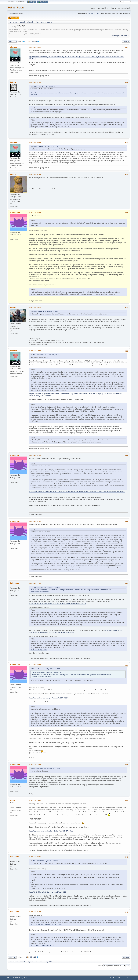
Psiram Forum (16, 7)
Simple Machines (24, 977)
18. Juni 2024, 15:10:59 (35, 856)
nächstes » (125, 36)
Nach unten (13, 41)
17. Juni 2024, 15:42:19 (35, 307)
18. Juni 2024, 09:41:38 (35, 455)
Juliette (13, 174)
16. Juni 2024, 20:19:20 (35, 82)
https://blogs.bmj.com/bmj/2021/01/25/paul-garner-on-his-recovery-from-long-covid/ (57, 603)
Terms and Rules (117, 978)
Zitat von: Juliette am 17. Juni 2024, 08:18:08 (45, 311)
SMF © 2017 (16, 977)
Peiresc (13, 82)
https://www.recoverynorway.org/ (42, 945)
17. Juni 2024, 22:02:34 (35, 350)
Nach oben (12, 957)
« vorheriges (115, 36)
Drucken (126, 41)
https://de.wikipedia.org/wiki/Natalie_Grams (46, 924)
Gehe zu (100, 965)
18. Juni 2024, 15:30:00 (35, 911)
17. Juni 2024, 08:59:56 (35, 212)
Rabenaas (14, 583)
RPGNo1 (13, 307)
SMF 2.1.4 (9, 977)
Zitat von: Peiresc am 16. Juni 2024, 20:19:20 (45, 146)
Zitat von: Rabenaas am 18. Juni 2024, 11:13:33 (46, 669)
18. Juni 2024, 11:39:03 (35, 665)
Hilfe (110, 978)
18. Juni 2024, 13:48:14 (35, 800)
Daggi (12, 800)
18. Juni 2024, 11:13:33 (35, 583)
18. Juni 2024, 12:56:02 (35, 764)
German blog (95, 13)
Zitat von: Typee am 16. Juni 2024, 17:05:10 (44, 86)
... (34, 41)
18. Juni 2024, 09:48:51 (35, 521)
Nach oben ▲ (127, 978)
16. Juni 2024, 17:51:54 (35, 47)
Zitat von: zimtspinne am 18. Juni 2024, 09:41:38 (46, 587)
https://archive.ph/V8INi (39, 649)
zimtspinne (15, 212)
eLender (13, 47)
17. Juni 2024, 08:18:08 (35, 174)
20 (36, 41)
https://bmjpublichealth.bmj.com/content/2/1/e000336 (47, 892)
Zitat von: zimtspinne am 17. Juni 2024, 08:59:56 (46, 355)
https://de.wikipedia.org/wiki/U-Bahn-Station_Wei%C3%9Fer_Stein (51, 831)
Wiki (88, 13)
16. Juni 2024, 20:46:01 (35, 142)
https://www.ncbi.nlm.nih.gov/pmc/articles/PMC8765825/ (48, 698)
